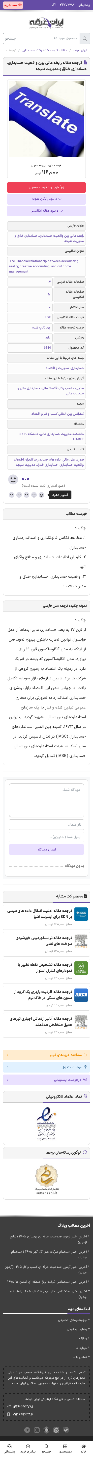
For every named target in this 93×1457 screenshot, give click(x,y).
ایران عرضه (80, 50)
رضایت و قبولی (77, 1329)
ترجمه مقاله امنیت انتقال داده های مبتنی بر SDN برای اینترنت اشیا (39, 914)
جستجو (10, 38)
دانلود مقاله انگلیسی (45, 210)
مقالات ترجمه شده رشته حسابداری (44, 50)
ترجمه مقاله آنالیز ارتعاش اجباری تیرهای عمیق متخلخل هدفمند (41, 1022)
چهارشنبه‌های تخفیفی (72, 1320)
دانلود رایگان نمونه (45, 198)
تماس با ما (79, 1357)
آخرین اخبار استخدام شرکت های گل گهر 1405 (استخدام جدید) (49, 1254)
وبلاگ (83, 1338)
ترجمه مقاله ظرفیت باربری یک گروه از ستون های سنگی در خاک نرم (43, 995)
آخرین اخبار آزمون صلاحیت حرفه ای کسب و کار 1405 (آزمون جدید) (45, 1270)
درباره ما (81, 1348)
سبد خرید (11, 5)
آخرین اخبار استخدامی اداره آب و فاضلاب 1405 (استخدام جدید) (48, 1294)
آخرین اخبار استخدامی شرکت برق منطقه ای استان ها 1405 (47, 1281)
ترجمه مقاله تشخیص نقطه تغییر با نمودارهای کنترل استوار (45, 968)
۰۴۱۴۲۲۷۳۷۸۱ (22, 1407)
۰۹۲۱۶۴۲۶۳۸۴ (23, 1414)
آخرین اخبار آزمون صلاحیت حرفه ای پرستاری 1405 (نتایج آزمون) (48, 1239)
